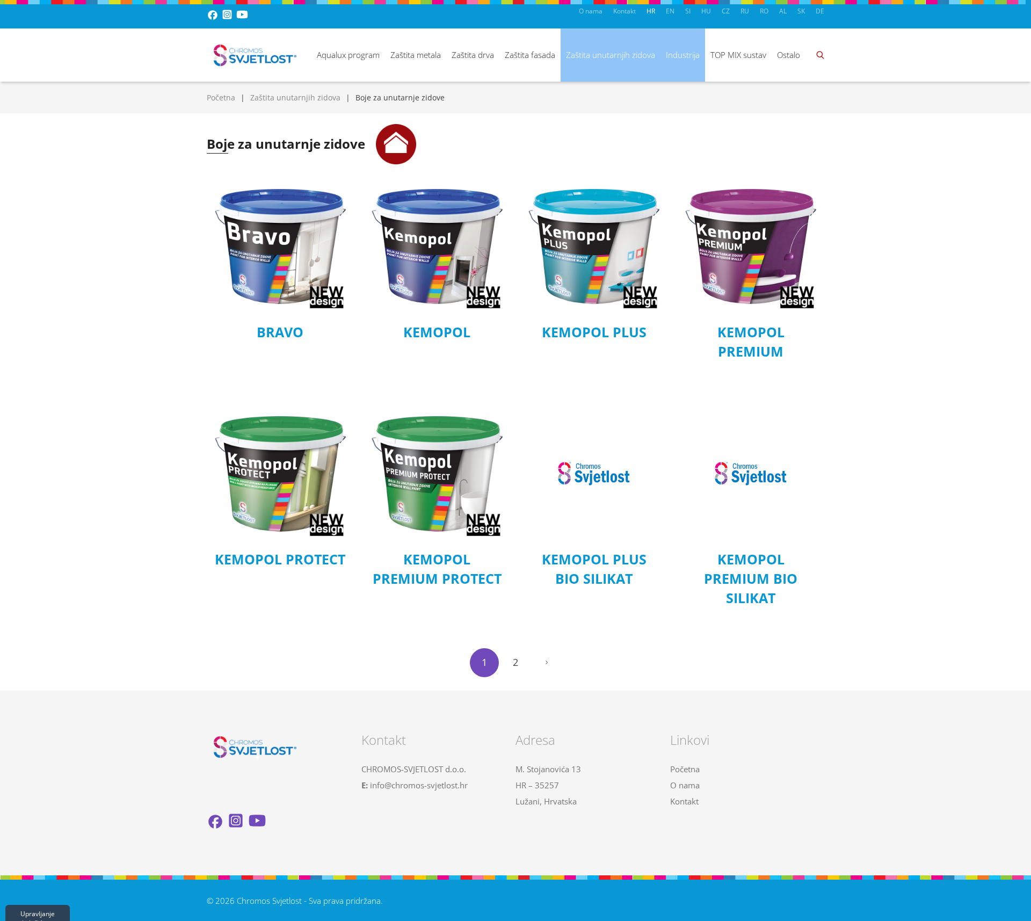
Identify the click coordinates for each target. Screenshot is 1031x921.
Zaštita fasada (530, 54)
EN (670, 11)
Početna (221, 97)
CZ (726, 11)
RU (744, 11)
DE (820, 11)
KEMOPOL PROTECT (280, 559)
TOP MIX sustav (738, 54)
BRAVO (280, 332)
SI (688, 11)
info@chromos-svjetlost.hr (419, 785)
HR (651, 11)
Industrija (683, 54)
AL (783, 11)
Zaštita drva (473, 54)
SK (801, 11)
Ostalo (788, 54)
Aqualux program (348, 54)
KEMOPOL (436, 332)
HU (706, 11)
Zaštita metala (415, 54)
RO (764, 11)
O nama (590, 11)
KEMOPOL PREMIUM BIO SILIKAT (750, 578)
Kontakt (624, 11)
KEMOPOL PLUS (594, 332)
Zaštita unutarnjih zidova (610, 54)
